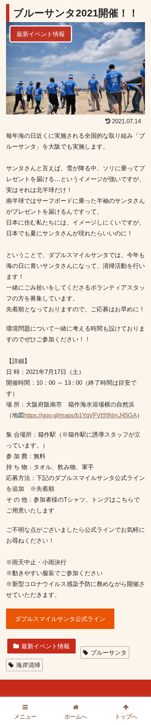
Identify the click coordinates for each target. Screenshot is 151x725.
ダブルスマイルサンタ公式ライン (60, 618)
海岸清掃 (28, 665)
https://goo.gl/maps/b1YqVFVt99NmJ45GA (80, 415)
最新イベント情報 (45, 646)
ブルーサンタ (109, 652)
